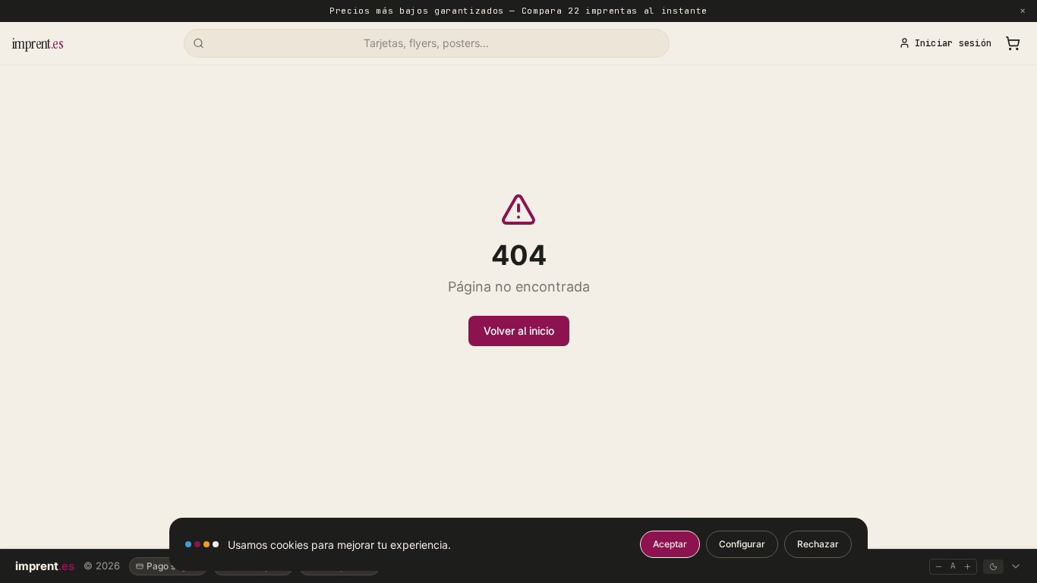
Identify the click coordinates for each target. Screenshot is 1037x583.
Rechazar (818, 544)
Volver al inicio (519, 330)
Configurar (742, 544)
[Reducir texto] (938, 566)
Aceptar (670, 544)
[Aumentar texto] (967, 566)
